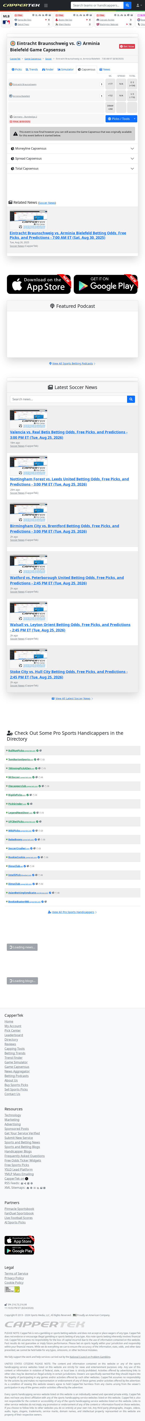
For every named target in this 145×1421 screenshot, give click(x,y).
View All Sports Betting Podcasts (72, 363)
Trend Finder (14, 1058)
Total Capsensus (27, 168)
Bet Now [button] (128, 46)
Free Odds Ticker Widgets (23, 1160)
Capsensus (88, 69)
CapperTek (15, 58)
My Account (13, 1026)
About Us (11, 1080)
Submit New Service (19, 1138)
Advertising (13, 1124)
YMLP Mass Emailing (19, 1174)
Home (9, 1021)
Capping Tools (15, 1049)
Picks (18, 69)
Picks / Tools (121, 119)
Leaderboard (14, 1035)
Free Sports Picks (17, 1165)
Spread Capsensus (28, 158)
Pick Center (13, 1030)
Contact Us (12, 1094)
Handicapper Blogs (18, 1151)
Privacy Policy (14, 1278)
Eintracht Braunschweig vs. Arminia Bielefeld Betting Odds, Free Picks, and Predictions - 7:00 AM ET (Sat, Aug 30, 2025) (68, 235)
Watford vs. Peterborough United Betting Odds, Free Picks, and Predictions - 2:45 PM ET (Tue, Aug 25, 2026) (67, 580)
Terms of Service (16, 1273)
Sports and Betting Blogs (22, 1147)
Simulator (67, 69)
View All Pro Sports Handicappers (73, 912)
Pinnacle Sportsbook (19, 1209)
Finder (50, 69)
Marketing (12, 1120)
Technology (13, 1115)
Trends (33, 69)
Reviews (10, 1044)
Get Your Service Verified (22, 1133)
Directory (11, 1039)
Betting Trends (15, 1053)
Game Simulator (16, 1062)
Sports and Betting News (22, 1142)
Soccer (48, 58)
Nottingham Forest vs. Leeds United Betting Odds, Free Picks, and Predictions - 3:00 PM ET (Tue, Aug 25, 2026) (69, 481)
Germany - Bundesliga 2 (25, 116)
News (106, 69)
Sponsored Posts (17, 1129)
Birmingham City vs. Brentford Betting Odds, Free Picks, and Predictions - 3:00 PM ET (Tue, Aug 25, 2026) (64, 528)
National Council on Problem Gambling (90, 1356)
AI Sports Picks (15, 1222)
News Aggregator (17, 1071)
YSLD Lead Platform (19, 1169)
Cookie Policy (14, 1283)
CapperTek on (14, 1178)
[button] (138, 5)
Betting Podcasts (17, 1076)
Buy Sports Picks (16, 1085)
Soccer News (47, 203)
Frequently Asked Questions (25, 1156)
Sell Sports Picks (16, 1089)
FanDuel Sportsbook (19, 1213)
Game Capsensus (33, 58)
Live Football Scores (19, 1218)
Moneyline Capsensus (30, 148)
